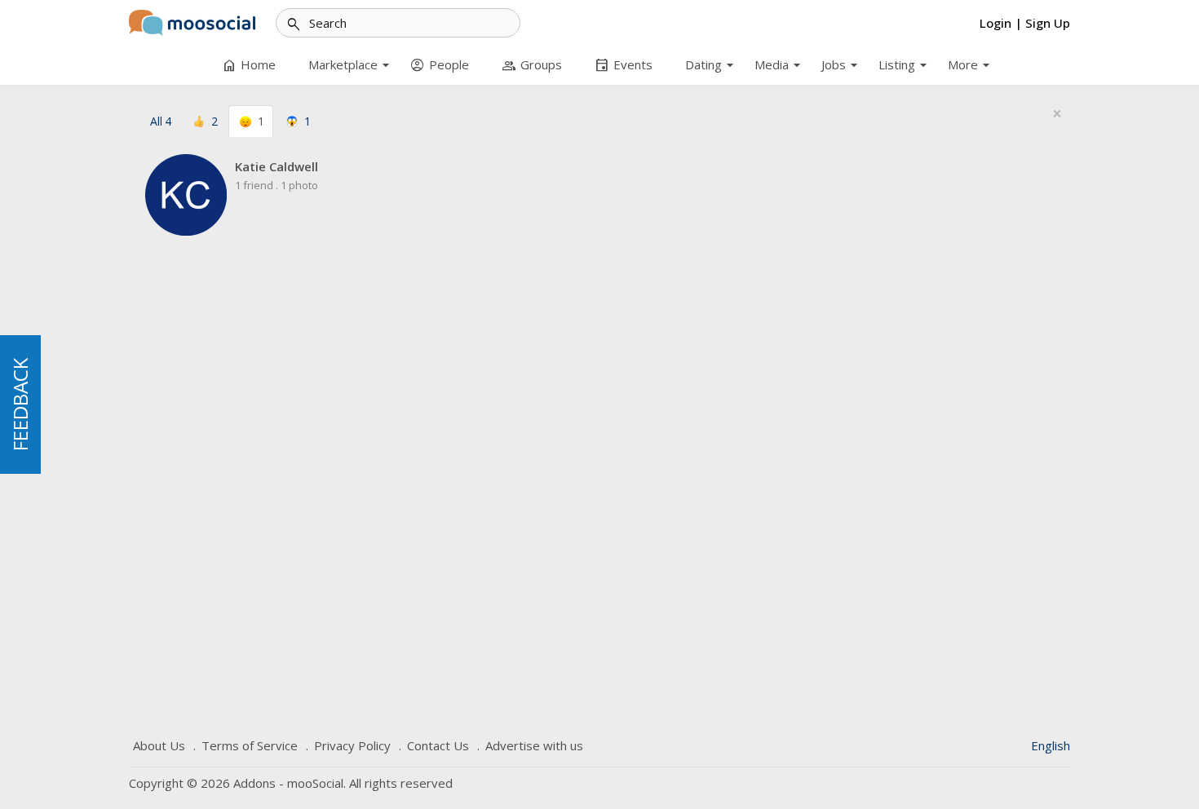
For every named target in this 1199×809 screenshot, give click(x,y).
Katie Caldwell (276, 166)
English (1050, 745)
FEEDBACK (20, 404)
